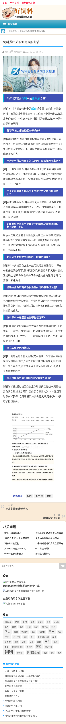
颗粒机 (48, 646)
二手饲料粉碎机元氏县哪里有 (49, 543)
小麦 (29, 626)
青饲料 (29, 646)
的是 (59, 632)
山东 (36, 626)
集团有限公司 (17, 647)
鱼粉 (52, 653)
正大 (7, 631)
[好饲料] (33, 12)
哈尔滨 (56, 622)
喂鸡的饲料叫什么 (12, 533)
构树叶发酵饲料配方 (13, 553)
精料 (25, 637)
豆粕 (24, 641)
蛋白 (34, 108)
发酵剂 (40, 622)
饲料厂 (20, 652)
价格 (24, 621)
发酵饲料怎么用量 (13, 700)
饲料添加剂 (33, 652)
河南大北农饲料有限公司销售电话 (21, 715)
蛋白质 (36, 98)
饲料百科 (14, 2)
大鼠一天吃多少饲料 (14, 671)
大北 (14, 626)
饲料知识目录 (28, 2)
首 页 (4, 2)
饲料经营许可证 (12, 695)
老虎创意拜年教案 (13, 685)
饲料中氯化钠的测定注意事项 (49, 533)
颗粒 (38, 646)
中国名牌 (8, 622)
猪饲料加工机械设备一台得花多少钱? (22, 676)
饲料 (24, 98)
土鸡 (6, 626)
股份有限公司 (43, 637)
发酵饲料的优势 (11, 543)
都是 (39, 641)
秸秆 (7, 636)
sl (10, 52)
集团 (6, 646)
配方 (47, 641)
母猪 (16, 631)
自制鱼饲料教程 (42, 553)
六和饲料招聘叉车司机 (15, 548)
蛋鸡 (16, 642)
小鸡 (21, 627)
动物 (32, 622)
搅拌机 (45, 626)
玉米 (51, 631)
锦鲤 (56, 641)
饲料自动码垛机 (42, 548)
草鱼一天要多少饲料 (14, 690)
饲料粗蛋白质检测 (51, 518)
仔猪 (17, 622)
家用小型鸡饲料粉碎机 (17, 508)
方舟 (53, 626)
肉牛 (32, 637)
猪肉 (33, 632)
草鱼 (54, 637)
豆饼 (31, 642)
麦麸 (59, 652)
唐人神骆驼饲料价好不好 (47, 538)
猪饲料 (42, 631)
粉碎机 (17, 636)
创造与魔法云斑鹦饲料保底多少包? (21, 680)
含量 (48, 622)
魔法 (45, 653)
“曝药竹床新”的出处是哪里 (16, 538)
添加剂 (24, 631)
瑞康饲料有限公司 (13, 705)
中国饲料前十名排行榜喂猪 (18, 710)
